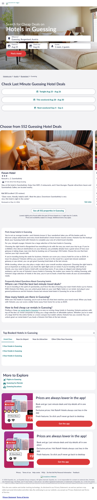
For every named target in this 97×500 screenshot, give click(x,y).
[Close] (93, 488)
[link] (48, 379)
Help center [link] (36, 472)
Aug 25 (15, 47)
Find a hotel (16, 54)
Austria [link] (16, 76)
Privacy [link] (18, 472)
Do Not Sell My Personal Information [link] (59, 472)
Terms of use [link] (26, 472)
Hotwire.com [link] (7, 76)
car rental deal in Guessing (28, 310)
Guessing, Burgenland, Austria (25, 39)
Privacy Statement (9, 497)
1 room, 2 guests (62, 47)
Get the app (64, 424)
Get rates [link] (87, 202)
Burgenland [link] (25, 76)
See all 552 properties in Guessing (48, 211)
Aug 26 (36, 47)
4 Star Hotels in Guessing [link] (12, 351)
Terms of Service (23, 497)
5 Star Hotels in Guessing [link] (12, 346)
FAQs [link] (43, 472)
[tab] (8, 339)
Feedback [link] (76, 472)
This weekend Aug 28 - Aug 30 (50, 100)
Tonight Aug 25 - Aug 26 (50, 92)
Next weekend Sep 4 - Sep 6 (50, 108)
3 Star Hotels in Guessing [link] (12, 356)
